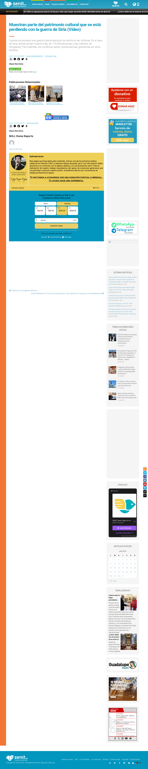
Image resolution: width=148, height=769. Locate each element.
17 (123, 568)
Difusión (106, 759)
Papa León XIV (37, 4)
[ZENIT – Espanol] (17, 4)
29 (115, 576)
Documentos (72, 4)
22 (115, 572)
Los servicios (96, 759)
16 (119, 568)
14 (111, 568)
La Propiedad (84, 759)
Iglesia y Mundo (58, 4)
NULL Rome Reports (35, 56)
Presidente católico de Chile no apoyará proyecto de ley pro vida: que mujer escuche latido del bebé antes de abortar (122, 311)
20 (135, 568)
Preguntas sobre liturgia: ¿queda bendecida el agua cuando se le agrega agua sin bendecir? (126, 370)
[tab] (116, 710)
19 (131, 568)
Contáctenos (135, 759)
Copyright (124, 759)
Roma (47, 4)
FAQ (76, 759)
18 (127, 568)
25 (127, 572)
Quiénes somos (67, 759)
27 (135, 572)
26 (131, 572)
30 (119, 576)
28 (111, 576)
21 (111, 572)
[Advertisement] (56, 269)
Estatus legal (115, 759)
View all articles (15, 149)
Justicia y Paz (51, 56)
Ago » (115, 581)
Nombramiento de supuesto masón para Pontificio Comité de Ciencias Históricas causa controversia (127, 339)
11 (127, 564)
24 (123, 572)
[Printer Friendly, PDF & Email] (15, 69)
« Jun (110, 581)
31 (123, 576)
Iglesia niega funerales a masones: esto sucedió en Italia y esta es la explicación (127, 395)
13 (135, 564)
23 (119, 572)
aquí (35, 72)
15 (115, 568)
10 (123, 564)
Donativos (84, 4)
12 (131, 564)
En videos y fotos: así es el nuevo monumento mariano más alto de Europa (127, 383)
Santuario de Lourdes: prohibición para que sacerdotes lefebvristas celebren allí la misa (122, 298)
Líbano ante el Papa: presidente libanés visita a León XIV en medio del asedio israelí (122, 290)
